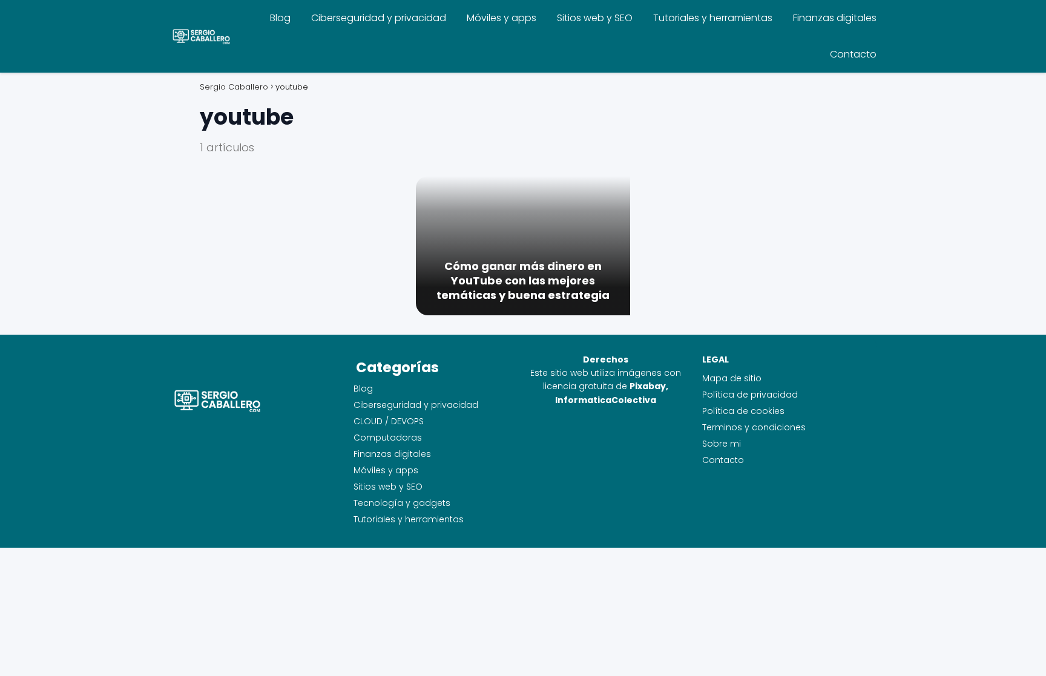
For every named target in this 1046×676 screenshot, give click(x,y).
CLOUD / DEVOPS (389, 421)
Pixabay (648, 386)
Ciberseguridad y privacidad (378, 18)
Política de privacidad (750, 395)
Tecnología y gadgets (402, 503)
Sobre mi (721, 444)
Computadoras (388, 438)
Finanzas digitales (835, 18)
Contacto (853, 54)
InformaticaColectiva (605, 400)
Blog (280, 18)
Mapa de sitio (731, 378)
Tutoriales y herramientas (712, 18)
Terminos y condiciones (754, 427)
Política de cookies (743, 411)
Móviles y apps (501, 18)
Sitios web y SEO (595, 18)
